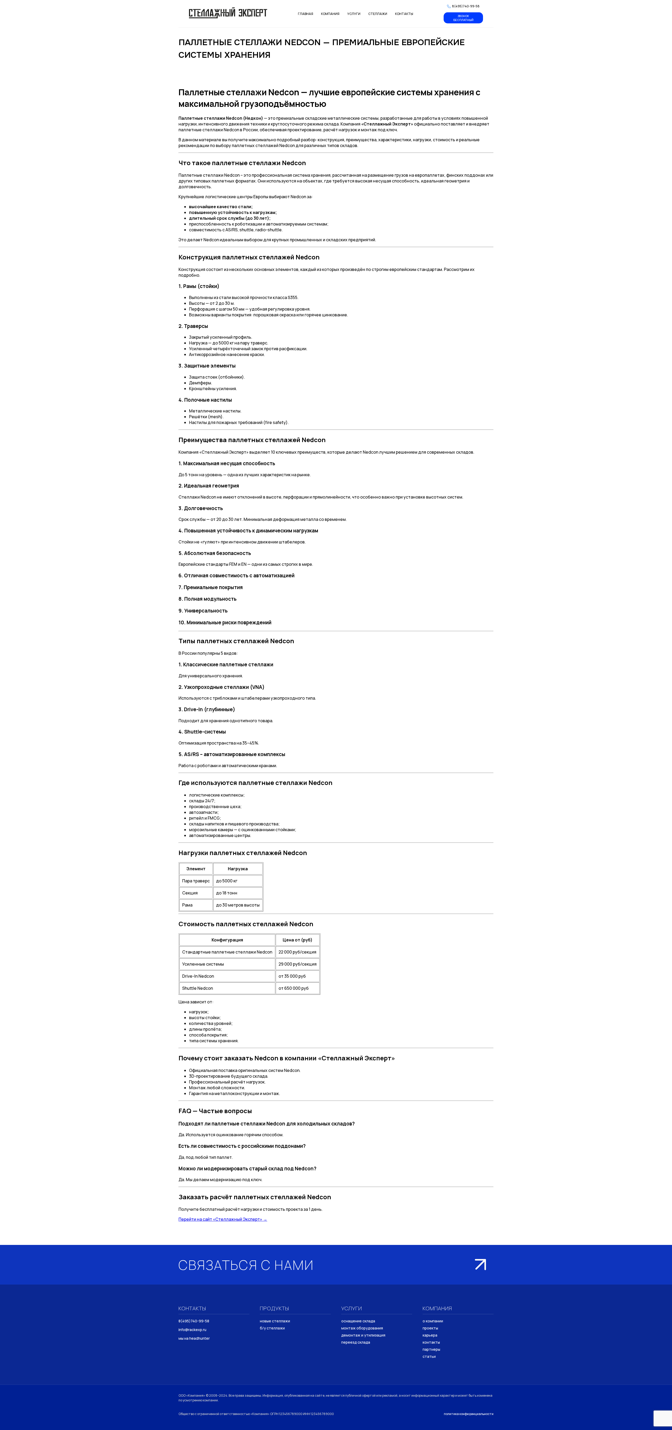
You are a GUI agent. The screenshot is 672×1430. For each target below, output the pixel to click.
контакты (431, 1342)
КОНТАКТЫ (404, 14)
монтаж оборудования (362, 1328)
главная (305, 14)
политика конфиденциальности (469, 1414)
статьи (429, 1356)
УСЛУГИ (353, 14)
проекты (430, 1328)
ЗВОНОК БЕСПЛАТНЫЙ (463, 18)
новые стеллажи (275, 1320)
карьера (430, 1335)
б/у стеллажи (272, 1328)
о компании (433, 1320)
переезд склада (355, 1342)
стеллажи (377, 14)
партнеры (431, 1349)
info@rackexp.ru (192, 1329)
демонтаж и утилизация (363, 1335)
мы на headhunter (194, 1338)
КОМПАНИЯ (330, 14)
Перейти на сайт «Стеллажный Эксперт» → (222, 1219)
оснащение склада (358, 1320)
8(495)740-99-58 (193, 1320)
